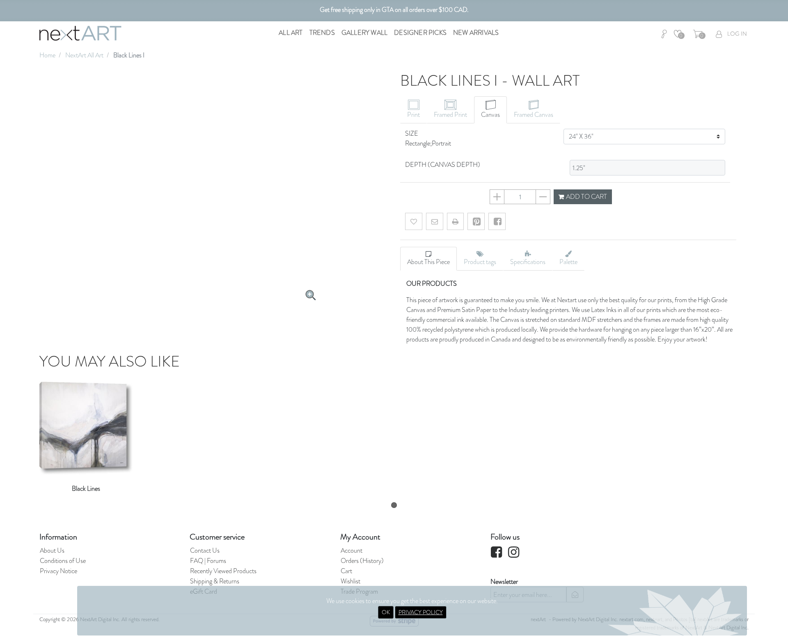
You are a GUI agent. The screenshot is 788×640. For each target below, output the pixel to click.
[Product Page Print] (455, 221)
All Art (290, 32)
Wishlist (350, 581)
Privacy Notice (58, 571)
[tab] (413, 109)
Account (351, 550)
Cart (346, 571)
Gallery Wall (364, 32)
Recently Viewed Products (223, 571)
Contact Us (205, 550)
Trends (322, 32)
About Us (52, 550)
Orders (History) (362, 560)
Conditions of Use (63, 560)
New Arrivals (476, 32)
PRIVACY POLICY (421, 612)
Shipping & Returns (214, 581)
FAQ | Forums (208, 560)
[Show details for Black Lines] (86, 425)
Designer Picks (420, 32)
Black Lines (86, 488)
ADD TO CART (586, 196)
